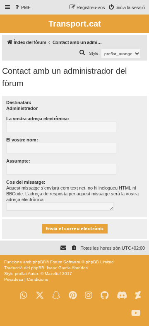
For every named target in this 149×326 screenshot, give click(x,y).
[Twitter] (40, 295)
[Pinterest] (73, 295)
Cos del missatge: (26, 182)
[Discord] (122, 295)
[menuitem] (22, 7)
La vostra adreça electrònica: (37, 118)
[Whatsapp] (23, 295)
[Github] (105, 295)
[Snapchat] (56, 295)
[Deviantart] (138, 295)
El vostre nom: (22, 139)
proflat (21, 273)
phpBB (39, 262)
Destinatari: (18, 102)
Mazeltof (53, 273)
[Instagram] (88, 295)
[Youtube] (136, 313)
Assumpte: (18, 160)
